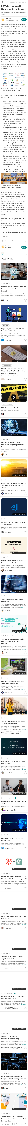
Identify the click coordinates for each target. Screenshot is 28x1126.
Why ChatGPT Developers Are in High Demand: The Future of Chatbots (12, 641)
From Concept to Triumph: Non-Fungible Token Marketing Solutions (13, 1078)
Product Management (8, 798)
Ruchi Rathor (8, 414)
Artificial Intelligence (7, 404)
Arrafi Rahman (8, 493)
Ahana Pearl (8, 340)
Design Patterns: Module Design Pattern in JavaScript (12, 562)
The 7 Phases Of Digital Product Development (12, 600)
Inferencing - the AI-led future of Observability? (13, 762)
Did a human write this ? (9, 408)
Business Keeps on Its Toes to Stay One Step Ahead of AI (13, 998)
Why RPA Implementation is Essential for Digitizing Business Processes (12, 445)
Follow (23, 19)
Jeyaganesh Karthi (9, 848)
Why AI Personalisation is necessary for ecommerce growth (13, 722)
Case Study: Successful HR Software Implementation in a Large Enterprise (14, 289)
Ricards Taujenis (9, 928)
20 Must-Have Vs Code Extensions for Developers (13, 523)
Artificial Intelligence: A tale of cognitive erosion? (11, 958)
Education (5, 479)
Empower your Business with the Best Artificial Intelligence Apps (12, 330)
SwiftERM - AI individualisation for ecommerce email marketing (13, 732)
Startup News (8, 379)
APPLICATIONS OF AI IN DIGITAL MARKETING (12, 839)
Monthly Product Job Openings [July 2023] (14, 802)
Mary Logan (7, 610)
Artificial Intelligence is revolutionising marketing (10, 1038)
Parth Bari (7, 652)
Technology (5, 236)
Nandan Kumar (8, 570)
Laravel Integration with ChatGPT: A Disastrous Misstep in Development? (14, 878)
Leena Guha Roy (9, 968)
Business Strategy (7, 365)
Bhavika (6, 300)
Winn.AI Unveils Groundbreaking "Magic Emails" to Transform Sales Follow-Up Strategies (13, 371)
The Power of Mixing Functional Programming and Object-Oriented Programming (13, 1119)
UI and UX (5, 557)
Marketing (5, 1073)
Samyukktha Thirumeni (10, 772)
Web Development (7, 635)
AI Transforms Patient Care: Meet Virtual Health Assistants (12, 682)
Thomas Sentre (8, 532)
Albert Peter (7, 1088)
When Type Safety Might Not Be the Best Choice (13, 918)
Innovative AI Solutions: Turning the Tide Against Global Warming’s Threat (13, 485)
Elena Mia (7, 454)
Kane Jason (8, 888)
